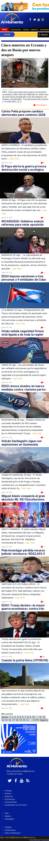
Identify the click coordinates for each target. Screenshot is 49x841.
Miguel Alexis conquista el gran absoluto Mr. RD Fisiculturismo (23, 497)
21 (28, 720)
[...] (20, 101)
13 (44, 717)
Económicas (10, 799)
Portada (8, 791)
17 (13, 720)
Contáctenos (10, 830)
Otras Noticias (15, 30)
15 (6, 720)
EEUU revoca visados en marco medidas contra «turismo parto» (23, 387)
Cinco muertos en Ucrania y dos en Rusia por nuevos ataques (24, 50)
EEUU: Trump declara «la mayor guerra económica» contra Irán (23, 607)
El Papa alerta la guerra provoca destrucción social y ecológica (23, 168)
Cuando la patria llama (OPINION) (24, 660)
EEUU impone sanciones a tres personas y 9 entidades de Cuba (23, 277)
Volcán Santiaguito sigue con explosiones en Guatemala (21, 442)
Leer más (14, 158)
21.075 (36, 720)
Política (26, 30)
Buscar (45, 35)
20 (24, 720)
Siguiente (44, 720)
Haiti (7, 813)
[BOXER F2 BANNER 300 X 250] (19, 739)
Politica (8, 793)
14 (3, 720)
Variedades (9, 819)
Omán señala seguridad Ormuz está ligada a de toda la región (22, 332)
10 (33, 717)
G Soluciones (45, 840)
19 (21, 720)
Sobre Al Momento (13, 833)
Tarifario (8, 827)
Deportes (34, 30)
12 (40, 717)
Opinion (8, 816)
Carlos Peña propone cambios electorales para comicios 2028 (23, 113)
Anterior (5, 717)
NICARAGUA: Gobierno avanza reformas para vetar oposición (22, 223)
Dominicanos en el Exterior (16, 805)
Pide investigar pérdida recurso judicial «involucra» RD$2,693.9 (23, 552)
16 (10, 720)
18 (17, 720)
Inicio (4, 29)
